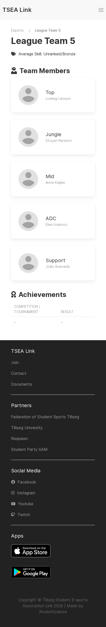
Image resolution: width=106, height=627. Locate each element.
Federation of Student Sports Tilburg (45, 416)
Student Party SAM (29, 449)
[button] (101, 10)
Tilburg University (27, 427)
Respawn (19, 438)
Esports (17, 30)
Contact (18, 373)
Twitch (24, 514)
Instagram (26, 492)
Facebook (27, 482)
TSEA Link (17, 9)
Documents (21, 384)
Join (15, 362)
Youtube (25, 503)
